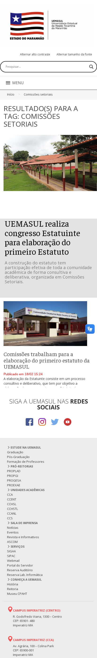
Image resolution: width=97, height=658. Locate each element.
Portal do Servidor (20, 565)
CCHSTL (12, 509)
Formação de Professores (25, 461)
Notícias (12, 527)
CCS (10, 518)
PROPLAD (13, 471)
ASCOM (12, 542)
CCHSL (11, 504)
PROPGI (12, 476)
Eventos (13, 532)
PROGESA (14, 480)
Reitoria (12, 589)
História (12, 584)
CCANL (11, 513)
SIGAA (11, 551)
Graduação (15, 452)
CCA (10, 494)
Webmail (13, 560)
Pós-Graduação (18, 457)
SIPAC (11, 556)
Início (10, 94)
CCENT (11, 499)
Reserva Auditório (20, 570)
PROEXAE (13, 485)
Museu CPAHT (17, 593)
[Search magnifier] (91, 66)
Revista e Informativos (23, 537)
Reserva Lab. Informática (25, 575)
